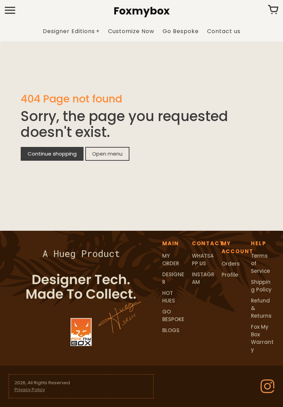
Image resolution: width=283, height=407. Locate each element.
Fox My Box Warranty (262, 338)
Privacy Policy (29, 389)
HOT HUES (168, 296)
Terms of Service (260, 263)
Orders (231, 263)
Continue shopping (52, 153)
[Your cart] (273, 10)
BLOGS (170, 330)
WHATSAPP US (203, 259)
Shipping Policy (261, 285)
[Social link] (267, 386)
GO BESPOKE (173, 315)
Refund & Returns (261, 308)
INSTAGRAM (203, 278)
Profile (230, 274)
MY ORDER (170, 259)
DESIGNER (173, 278)
